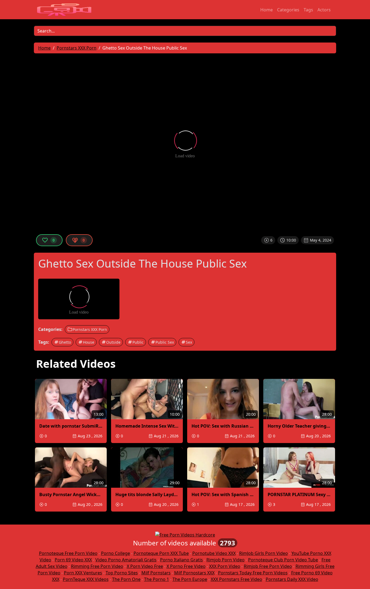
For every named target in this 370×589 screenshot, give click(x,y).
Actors (324, 10)
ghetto (65, 342)
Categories (288, 10)
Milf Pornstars (156, 573)
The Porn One (126, 579)
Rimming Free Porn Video (97, 566)
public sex (164, 342)
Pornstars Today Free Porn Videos (253, 573)
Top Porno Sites (122, 573)
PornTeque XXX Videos (86, 579)
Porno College (115, 553)
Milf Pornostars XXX (194, 573)
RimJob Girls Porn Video (263, 553)
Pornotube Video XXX (214, 553)
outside (113, 342)
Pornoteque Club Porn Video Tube (283, 560)
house (88, 342)
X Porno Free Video (186, 566)
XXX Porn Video (224, 566)
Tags (308, 10)
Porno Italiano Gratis (181, 560)
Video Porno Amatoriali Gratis (126, 560)
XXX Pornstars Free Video (236, 579)
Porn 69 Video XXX (73, 560)
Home (266, 10)
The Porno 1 (156, 579)
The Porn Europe (190, 579)
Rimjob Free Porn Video (268, 566)
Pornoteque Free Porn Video (68, 553)
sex (189, 342)
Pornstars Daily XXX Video (292, 579)
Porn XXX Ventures (83, 573)
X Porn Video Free (145, 566)
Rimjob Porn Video (225, 560)
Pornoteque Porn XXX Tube (161, 553)
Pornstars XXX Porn (90, 329)
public (138, 342)
